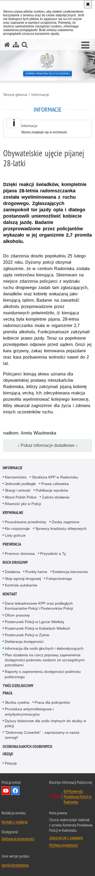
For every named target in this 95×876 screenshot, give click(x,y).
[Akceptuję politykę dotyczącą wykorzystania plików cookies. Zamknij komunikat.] (88, 4)
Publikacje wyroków (52, 490)
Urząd (8, 754)
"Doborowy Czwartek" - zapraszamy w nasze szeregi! (42, 735)
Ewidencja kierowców (70, 572)
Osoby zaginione (65, 522)
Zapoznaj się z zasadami (66, 837)
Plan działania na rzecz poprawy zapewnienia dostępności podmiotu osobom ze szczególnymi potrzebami (44, 660)
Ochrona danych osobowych (27, 746)
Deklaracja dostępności (24, 641)
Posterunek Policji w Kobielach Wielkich (37, 628)
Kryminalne (13, 512)
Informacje (40, 94)
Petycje (11, 763)
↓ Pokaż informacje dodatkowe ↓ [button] (47, 445)
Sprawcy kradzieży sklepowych (61, 528)
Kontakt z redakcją (14, 821)
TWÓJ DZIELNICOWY (18, 685)
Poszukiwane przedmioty (25, 522)
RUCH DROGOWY (15, 562)
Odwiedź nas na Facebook (15, 790)
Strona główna (15, 94)
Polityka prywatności (63, 845)
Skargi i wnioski (17, 490)
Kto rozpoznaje (17, 528)
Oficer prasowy (17, 615)
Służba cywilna (17, 702)
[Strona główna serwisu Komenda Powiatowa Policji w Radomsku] (7, 44)
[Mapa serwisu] (16, 44)
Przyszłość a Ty (53, 553)
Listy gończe (15, 535)
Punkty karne (36, 572)
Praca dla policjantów (52, 702)
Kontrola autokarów (21, 585)
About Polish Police (21, 497)
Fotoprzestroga (59, 578)
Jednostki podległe (20, 484)
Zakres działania (55, 497)
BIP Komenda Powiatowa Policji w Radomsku (78, 796)
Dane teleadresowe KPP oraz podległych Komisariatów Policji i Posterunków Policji (39, 605)
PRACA (7, 693)
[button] (85, 45)
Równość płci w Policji (23, 504)
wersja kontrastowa (15, 865)
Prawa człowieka (55, 484)
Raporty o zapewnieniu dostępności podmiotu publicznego (43, 674)
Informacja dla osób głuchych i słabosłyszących (44, 648)
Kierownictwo (16, 477)
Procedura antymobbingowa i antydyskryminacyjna (29, 711)
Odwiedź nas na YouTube (6, 790)
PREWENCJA (12, 544)
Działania (12, 572)
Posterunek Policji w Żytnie (27, 635)
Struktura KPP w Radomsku (55, 477)
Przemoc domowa (20, 553)
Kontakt (10, 594)
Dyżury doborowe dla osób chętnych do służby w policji (45, 723)
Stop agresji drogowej (23, 578)
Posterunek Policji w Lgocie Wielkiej (34, 622)
